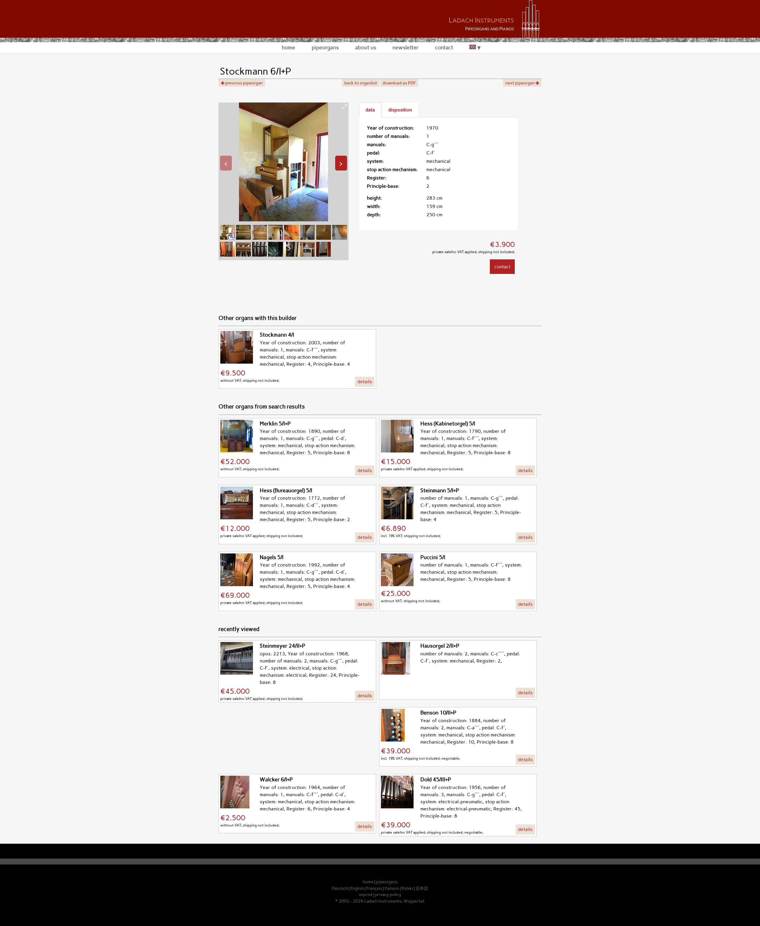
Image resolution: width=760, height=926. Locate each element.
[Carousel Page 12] (275, 255)
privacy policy (388, 894)
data (370, 110)
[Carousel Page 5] (291, 238)
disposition (400, 110)
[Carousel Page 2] (243, 238)
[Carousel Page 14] (307, 255)
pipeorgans (325, 47)
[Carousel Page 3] (259, 238)
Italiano (391, 888)
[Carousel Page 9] (227, 255)
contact (444, 47)
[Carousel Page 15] (323, 255)
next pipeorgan (520, 83)
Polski (407, 888)
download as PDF (399, 83)
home (288, 47)
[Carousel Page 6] (307, 238)
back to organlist (360, 83)
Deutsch (340, 888)
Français (374, 888)
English (357, 888)
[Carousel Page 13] (291, 255)
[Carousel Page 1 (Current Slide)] (227, 238)
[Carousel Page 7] (323, 238)
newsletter (405, 47)
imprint (366, 894)
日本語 (422, 888)
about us (365, 47)
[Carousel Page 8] (339, 238)
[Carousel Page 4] (275, 238)
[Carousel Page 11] (259, 255)
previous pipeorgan (243, 83)
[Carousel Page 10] (243, 255)
